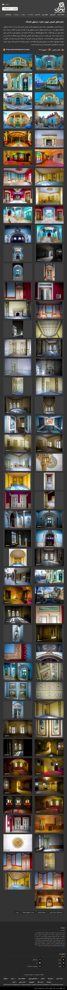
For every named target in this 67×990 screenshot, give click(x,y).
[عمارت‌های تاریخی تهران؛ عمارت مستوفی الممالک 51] (49, 557)
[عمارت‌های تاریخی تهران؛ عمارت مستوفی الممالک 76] (49, 367)
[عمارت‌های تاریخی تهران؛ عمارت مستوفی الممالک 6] (17, 843)
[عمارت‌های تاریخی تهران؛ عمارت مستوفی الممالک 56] (49, 158)
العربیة (16, 6)
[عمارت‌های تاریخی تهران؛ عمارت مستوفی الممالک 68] (17, 101)
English (12, 6)
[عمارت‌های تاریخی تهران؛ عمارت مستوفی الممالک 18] (49, 766)
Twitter (59, 960)
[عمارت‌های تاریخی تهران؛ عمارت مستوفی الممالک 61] (17, 500)
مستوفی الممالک (42, 912)
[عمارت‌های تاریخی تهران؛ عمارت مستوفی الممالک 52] (49, 177)
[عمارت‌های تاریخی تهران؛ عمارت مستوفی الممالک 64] (17, 462)
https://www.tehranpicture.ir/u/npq (17, 49)
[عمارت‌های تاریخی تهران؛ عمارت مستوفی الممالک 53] (17, 177)
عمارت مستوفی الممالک (28, 912)
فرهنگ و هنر (21, 979)
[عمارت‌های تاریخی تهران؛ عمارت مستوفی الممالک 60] (49, 519)
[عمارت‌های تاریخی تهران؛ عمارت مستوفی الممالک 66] (17, 443)
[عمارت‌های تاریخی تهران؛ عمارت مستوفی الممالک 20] (49, 747)
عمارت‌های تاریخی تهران (56, 912)
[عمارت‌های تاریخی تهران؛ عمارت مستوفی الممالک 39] (49, 614)
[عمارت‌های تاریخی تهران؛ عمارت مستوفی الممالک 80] (49, 329)
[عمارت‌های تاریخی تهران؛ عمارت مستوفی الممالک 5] (17, 728)
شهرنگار (5, 979)
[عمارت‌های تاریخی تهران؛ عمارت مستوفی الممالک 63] (49, 481)
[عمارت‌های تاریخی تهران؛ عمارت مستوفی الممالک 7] (49, 709)
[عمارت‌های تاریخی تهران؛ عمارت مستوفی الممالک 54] (17, 139)
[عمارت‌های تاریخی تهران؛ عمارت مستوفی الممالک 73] (17, 386)
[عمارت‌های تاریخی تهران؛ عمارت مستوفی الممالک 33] (17, 234)
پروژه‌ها (49, 982)
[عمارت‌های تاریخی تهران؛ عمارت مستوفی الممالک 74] (49, 386)
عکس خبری (22, 982)
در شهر (12, 979)
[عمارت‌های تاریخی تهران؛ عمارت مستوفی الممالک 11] (17, 671)
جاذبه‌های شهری (33, 979)
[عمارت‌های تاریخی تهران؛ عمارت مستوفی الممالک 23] (49, 253)
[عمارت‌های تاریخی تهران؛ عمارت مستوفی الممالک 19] (49, 101)
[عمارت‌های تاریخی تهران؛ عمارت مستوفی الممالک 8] (49, 843)
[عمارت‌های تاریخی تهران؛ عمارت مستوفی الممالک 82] (49, 310)
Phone (60, 966)
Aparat (59, 963)
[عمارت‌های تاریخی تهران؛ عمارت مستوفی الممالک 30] (49, 690)
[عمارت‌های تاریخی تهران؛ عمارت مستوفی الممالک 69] (17, 424)
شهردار (42, 979)
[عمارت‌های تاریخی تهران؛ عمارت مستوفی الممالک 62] (49, 500)
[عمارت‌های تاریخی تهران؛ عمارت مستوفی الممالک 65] (49, 462)
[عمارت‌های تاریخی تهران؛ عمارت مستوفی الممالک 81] (17, 310)
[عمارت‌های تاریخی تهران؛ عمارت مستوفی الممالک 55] (17, 158)
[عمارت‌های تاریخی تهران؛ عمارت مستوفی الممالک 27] (17, 709)
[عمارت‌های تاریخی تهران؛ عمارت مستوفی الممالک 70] (49, 424)
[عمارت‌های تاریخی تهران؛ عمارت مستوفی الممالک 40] (49, 595)
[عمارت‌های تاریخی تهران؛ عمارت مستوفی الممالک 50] (17, 557)
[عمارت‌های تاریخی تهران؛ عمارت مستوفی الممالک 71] (17, 405)
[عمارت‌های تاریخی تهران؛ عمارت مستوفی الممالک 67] (49, 443)
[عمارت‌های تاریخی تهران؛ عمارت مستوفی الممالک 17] (17, 766)
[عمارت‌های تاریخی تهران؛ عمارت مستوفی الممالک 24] (49, 633)
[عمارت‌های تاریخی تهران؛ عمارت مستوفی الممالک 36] (17, 82)
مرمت (17, 912)
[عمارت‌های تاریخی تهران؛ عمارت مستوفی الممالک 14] (17, 805)
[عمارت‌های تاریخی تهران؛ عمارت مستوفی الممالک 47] (17, 196)
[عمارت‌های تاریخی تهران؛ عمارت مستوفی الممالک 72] (49, 405)
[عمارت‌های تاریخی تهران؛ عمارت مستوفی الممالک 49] (17, 481)
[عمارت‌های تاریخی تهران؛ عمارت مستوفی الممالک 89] (17, 253)
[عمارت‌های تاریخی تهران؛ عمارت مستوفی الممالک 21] (49, 805)
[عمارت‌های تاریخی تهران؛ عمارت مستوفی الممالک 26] (49, 728)
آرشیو (14, 982)
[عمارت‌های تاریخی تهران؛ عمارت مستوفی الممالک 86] (17, 272)
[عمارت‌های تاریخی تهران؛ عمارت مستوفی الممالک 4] (49, 862)
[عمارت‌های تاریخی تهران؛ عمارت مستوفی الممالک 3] (17, 862)
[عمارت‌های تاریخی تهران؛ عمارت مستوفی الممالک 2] (49, 881)
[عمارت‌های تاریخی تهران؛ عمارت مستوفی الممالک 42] (49, 576)
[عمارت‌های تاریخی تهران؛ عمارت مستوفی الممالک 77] (17, 348)
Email (32, 966)
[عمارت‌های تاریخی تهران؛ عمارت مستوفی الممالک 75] (17, 367)
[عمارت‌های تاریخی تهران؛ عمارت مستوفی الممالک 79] (17, 329)
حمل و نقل (40, 982)
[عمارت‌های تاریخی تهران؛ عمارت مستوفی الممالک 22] (17, 595)
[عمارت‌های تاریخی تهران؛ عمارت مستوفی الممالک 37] (17, 747)
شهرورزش (31, 982)
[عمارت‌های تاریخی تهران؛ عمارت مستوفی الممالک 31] (49, 671)
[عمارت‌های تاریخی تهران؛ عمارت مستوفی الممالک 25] (17, 690)
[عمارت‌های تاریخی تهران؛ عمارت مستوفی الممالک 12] (49, 900)
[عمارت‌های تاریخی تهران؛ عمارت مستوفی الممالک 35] (17, 633)
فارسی (6, 4)
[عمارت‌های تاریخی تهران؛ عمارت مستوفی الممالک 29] (17, 824)
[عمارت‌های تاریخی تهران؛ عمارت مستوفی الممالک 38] (17, 614)
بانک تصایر (59, 979)
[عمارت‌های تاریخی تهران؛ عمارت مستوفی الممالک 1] (17, 881)
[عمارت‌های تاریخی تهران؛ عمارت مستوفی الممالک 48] (49, 196)
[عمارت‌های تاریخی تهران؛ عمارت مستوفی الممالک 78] (49, 348)
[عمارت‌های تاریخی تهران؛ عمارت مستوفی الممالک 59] (17, 519)
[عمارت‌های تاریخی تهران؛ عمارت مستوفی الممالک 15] (17, 786)
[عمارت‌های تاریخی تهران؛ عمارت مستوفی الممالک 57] (17, 538)
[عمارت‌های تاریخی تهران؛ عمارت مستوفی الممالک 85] (49, 291)
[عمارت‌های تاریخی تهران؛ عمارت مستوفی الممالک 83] (17, 291)
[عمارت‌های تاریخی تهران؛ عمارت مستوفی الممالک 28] (49, 82)
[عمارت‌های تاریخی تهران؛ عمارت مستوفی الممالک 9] (49, 139)
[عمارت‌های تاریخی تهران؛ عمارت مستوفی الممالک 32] (17, 652)
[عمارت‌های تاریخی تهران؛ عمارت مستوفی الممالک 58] (49, 538)
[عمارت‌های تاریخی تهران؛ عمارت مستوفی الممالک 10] (17, 63)
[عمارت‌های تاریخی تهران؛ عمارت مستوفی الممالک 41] (17, 576)
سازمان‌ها (50, 979)
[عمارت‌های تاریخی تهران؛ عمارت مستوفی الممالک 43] (49, 234)
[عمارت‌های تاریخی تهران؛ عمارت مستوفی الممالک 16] (49, 786)
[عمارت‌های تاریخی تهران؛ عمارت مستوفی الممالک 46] (49, 63)
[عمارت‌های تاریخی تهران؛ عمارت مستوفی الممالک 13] (49, 824)
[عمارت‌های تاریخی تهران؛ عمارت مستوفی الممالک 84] (49, 120)
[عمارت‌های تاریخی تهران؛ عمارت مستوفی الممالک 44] (17, 215)
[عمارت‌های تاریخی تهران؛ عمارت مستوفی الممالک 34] (49, 652)
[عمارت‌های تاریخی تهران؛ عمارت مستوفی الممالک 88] (17, 120)
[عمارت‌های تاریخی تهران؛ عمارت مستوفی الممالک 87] (49, 272)
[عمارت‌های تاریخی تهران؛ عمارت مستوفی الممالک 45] (49, 215)
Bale (36, 963)
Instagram (35, 960)
